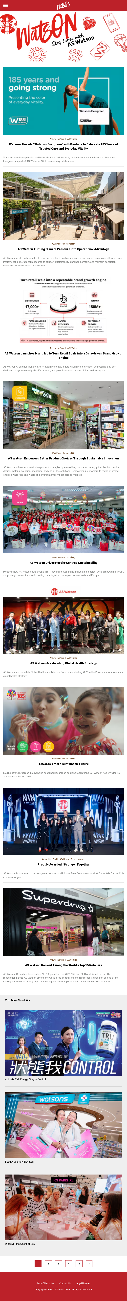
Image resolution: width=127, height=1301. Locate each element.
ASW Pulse (72, 139)
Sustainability (69, 244)
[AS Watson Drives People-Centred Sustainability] (63, 520)
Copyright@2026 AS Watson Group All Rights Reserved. (63, 1289)
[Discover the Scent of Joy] (63, 1208)
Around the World (58, 139)
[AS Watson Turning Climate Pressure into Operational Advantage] (63, 206)
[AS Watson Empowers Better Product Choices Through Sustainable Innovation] (63, 415)
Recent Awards (78, 859)
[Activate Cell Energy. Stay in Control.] (63, 1043)
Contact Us (65, 1283)
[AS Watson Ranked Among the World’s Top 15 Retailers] (63, 922)
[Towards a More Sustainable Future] (63, 721)
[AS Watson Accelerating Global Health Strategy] (63, 620)
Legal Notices (83, 1283)
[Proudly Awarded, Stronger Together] (63, 822)
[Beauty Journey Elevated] (63, 1125)
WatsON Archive (45, 1283)
